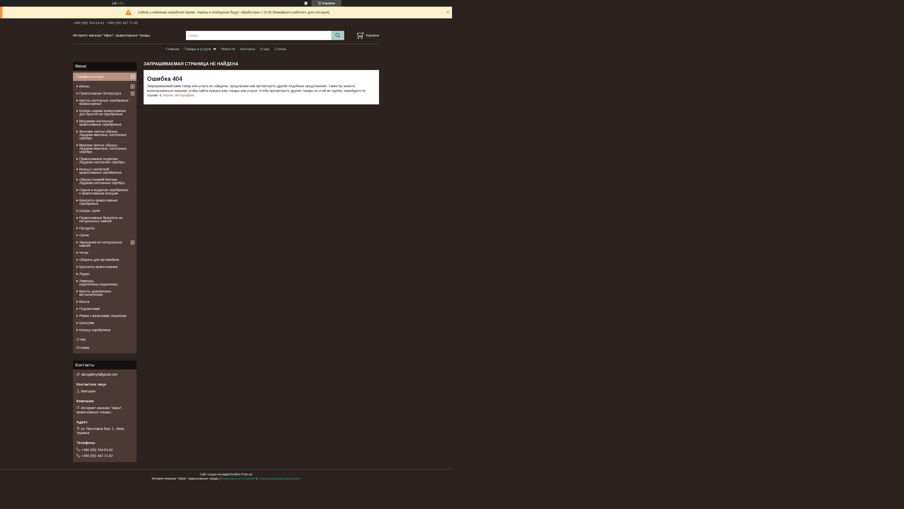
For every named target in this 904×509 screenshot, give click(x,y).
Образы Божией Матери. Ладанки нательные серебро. (102, 181)
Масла (84, 302)
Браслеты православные (98, 267)
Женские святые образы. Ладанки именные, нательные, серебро (103, 135)
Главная (172, 49)
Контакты (247, 49)
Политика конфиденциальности (279, 478)
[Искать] (337, 35)
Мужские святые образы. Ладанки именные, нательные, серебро (103, 148)
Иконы (84, 86)
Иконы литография (178, 95)
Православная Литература (100, 93)
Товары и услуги (197, 49)
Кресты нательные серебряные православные (104, 102)
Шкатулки (86, 323)
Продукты (87, 228)
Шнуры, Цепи (89, 211)
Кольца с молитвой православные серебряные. (100, 170)
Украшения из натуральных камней (100, 243)
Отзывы (83, 347)
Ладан (84, 274)
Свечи (84, 235)
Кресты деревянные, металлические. (95, 292)
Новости (228, 49)
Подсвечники (89, 309)
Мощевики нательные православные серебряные (100, 122)
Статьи (280, 49)
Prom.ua (246, 474)
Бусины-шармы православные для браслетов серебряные (102, 112)
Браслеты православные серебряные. (98, 201)
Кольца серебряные (95, 330)
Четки (83, 252)
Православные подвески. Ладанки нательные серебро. (102, 160)
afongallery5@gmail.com (99, 374)
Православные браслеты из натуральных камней (101, 219)
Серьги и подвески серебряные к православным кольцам (103, 191)
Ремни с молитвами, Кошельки (102, 316)
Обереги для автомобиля (99, 260)
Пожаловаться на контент (238, 478)
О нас (265, 49)
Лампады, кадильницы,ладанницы (98, 282)
